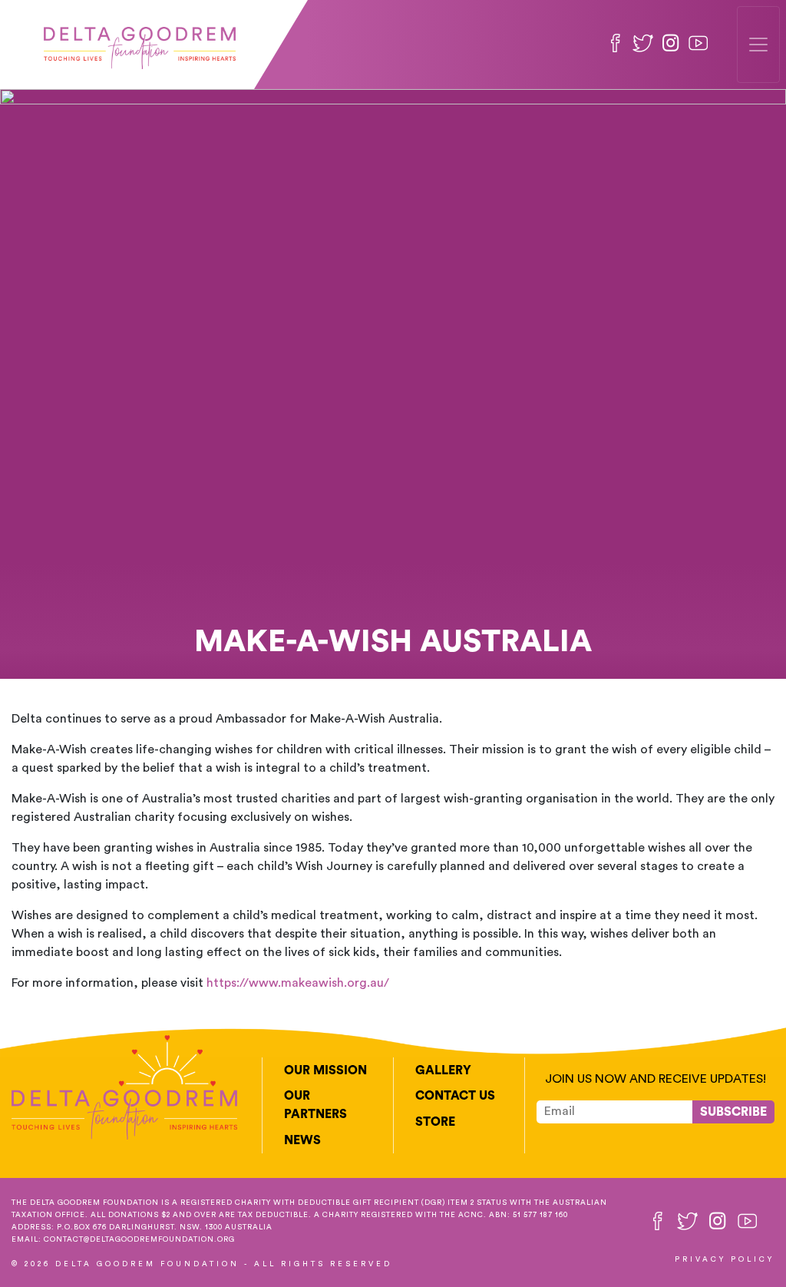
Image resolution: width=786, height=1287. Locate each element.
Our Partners (315, 1105)
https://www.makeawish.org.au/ (297, 983)
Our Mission (325, 1070)
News (302, 1140)
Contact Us (455, 1096)
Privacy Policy (724, 1259)
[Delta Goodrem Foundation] (140, 44)
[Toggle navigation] (758, 44)
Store (435, 1122)
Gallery (443, 1070)
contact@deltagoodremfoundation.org (139, 1239)
